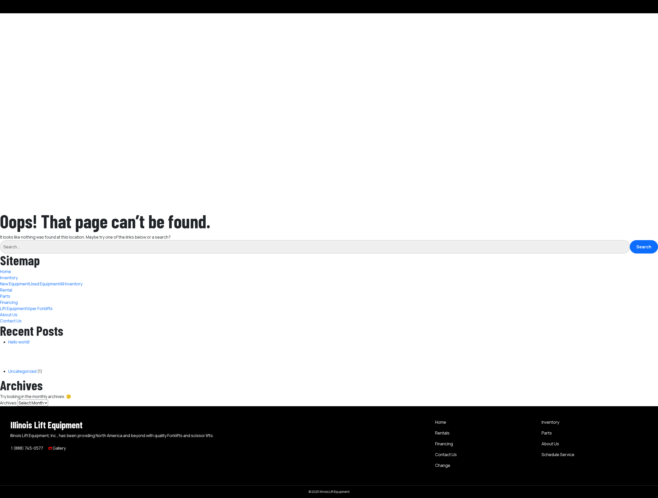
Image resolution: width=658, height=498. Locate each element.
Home (614, 84)
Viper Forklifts (630, 49)
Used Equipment (632, 12)
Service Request (624, 174)
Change (442, 465)
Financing (444, 444)
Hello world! (19, 342)
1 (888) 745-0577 (26, 448)
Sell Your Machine (625, 162)
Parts (614, 30)
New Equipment (631, 5)
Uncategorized (22, 371)
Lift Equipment (630, 43)
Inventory (617, 90)
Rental (615, 24)
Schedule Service (558, 454)
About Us (617, 55)
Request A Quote (625, 168)
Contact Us (619, 61)
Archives (8, 403)
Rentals (442, 433)
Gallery (59, 448)
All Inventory (628, 18)
